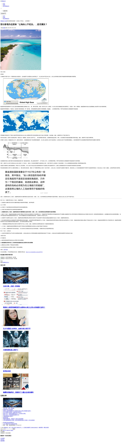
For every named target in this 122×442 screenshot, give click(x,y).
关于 (4, 3)
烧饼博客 (41, 427)
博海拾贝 (3, 20)
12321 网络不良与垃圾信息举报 (10, 423)
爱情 (4, 430)
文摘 (6, 20)
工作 (6, 430)
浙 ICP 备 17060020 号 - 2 (17, 427)
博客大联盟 (46, 427)
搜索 (14, 428)
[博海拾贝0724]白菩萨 (8, 409)
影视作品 (5, 262)
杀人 (8, 262)
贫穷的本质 (7, 371)
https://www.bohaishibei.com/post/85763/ (34, 251)
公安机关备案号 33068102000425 (30, 427)
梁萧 (4, 27)
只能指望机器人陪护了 (10, 350)
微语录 (12, 430)
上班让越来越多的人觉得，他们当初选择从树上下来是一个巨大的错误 (19, 420)
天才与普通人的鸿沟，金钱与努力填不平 (16, 328)
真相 (8, 430)
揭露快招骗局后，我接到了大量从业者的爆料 (18, 392)
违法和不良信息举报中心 (8, 422)
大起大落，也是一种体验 (11, 286)
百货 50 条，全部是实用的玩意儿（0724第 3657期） (14, 413)
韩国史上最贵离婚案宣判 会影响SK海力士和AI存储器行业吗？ (24, 307)
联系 (4, 4)
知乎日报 (6, 249)
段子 (9, 430)
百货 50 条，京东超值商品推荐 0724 (11, 414)
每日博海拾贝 (6, 6)
